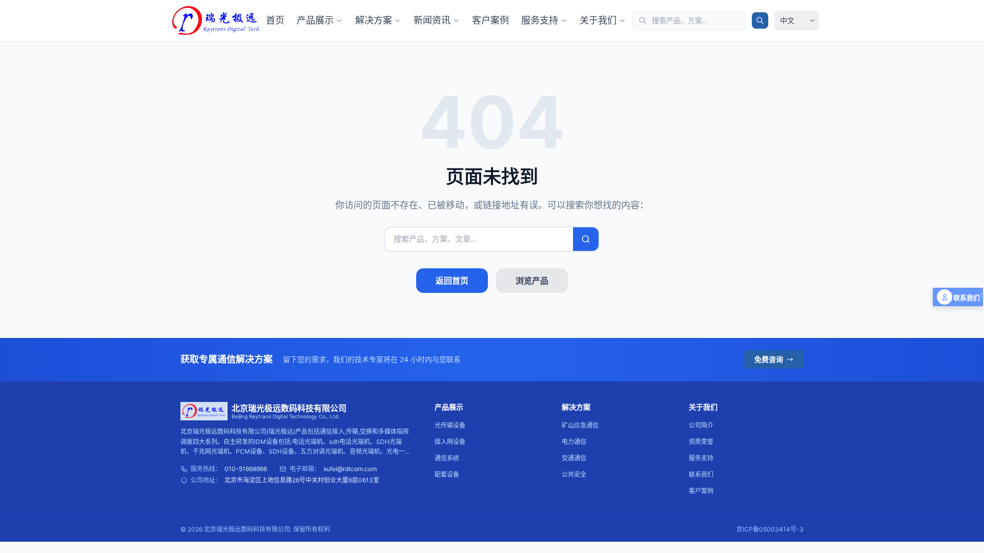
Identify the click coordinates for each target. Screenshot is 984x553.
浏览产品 (532, 280)
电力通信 (574, 441)
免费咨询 (768, 359)
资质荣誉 (701, 441)
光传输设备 (450, 425)
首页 (275, 20)
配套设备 (447, 474)
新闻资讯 (432, 20)
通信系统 (447, 458)
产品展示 (315, 20)
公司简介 (701, 425)
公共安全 (574, 474)
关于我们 (598, 20)
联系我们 (701, 474)
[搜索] (760, 20)
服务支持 (539, 20)
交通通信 (574, 458)
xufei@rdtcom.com (350, 469)
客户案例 (490, 20)
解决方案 (373, 20)
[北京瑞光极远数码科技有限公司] (216, 20)
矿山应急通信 (580, 425)
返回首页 (452, 280)
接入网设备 (450, 441)
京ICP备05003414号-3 (770, 529)
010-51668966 (245, 469)
